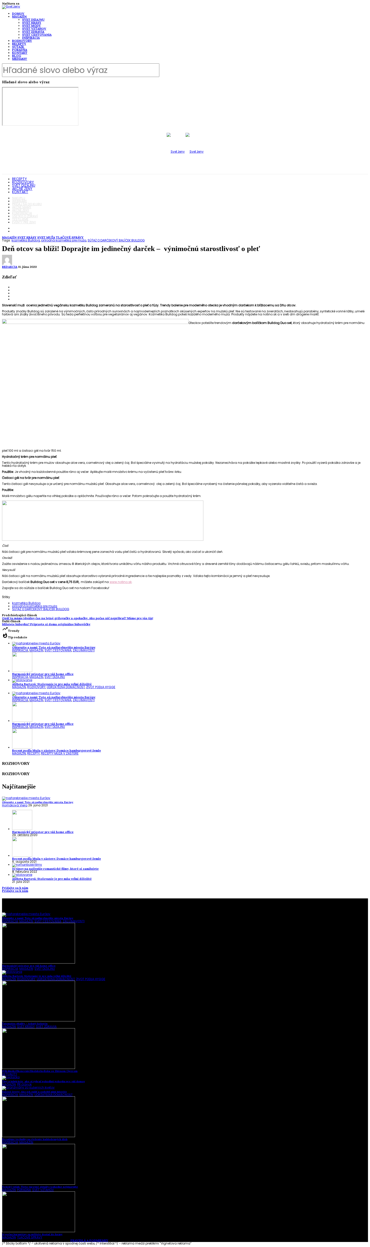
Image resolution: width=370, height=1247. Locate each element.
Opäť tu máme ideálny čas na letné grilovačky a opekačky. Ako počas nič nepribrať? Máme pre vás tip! (77, 618)
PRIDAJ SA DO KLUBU (27, 204)
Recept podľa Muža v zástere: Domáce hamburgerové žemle (56, 750)
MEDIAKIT (19, 59)
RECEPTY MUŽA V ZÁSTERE (60, 753)
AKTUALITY (9, 1074)
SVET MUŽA (46, 237)
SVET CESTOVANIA (37, 34)
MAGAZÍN (19, 16)
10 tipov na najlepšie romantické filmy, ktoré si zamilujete (55, 868)
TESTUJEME (20, 219)
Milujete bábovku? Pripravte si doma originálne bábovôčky (46, 624)
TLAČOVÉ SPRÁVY (70, 237)
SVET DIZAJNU (33, 19)
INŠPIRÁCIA (31, 37)
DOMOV (18, 13)
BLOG (16, 56)
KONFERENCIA (22, 213)
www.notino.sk (120, 582)
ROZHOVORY (22, 41)
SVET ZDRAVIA (33, 31)
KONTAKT (19, 53)
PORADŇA (19, 50)
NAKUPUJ (18, 198)
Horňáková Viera (14, 805)
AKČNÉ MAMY (21, 207)
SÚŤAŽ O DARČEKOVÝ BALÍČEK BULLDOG (116, 240)
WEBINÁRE (19, 201)
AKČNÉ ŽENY (22, 188)
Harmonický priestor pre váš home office (42, 674)
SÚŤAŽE (18, 47)
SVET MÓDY (31, 25)
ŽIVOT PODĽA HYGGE (100, 687)
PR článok (24, 1084)
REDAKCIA (9, 267)
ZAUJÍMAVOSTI (84, 650)
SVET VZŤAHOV (34, 28)
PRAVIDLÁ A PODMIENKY (89, 1240)
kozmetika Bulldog (26, 240)
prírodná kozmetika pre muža (63, 240)
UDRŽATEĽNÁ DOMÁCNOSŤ (66, 687)
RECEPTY (19, 44)
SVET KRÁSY (31, 22)
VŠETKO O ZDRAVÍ (25, 216)
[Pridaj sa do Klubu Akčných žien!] (102, 539)
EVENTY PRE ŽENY (24, 222)
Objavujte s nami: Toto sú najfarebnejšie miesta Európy (53, 647)
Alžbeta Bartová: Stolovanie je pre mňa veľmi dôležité (52, 684)
